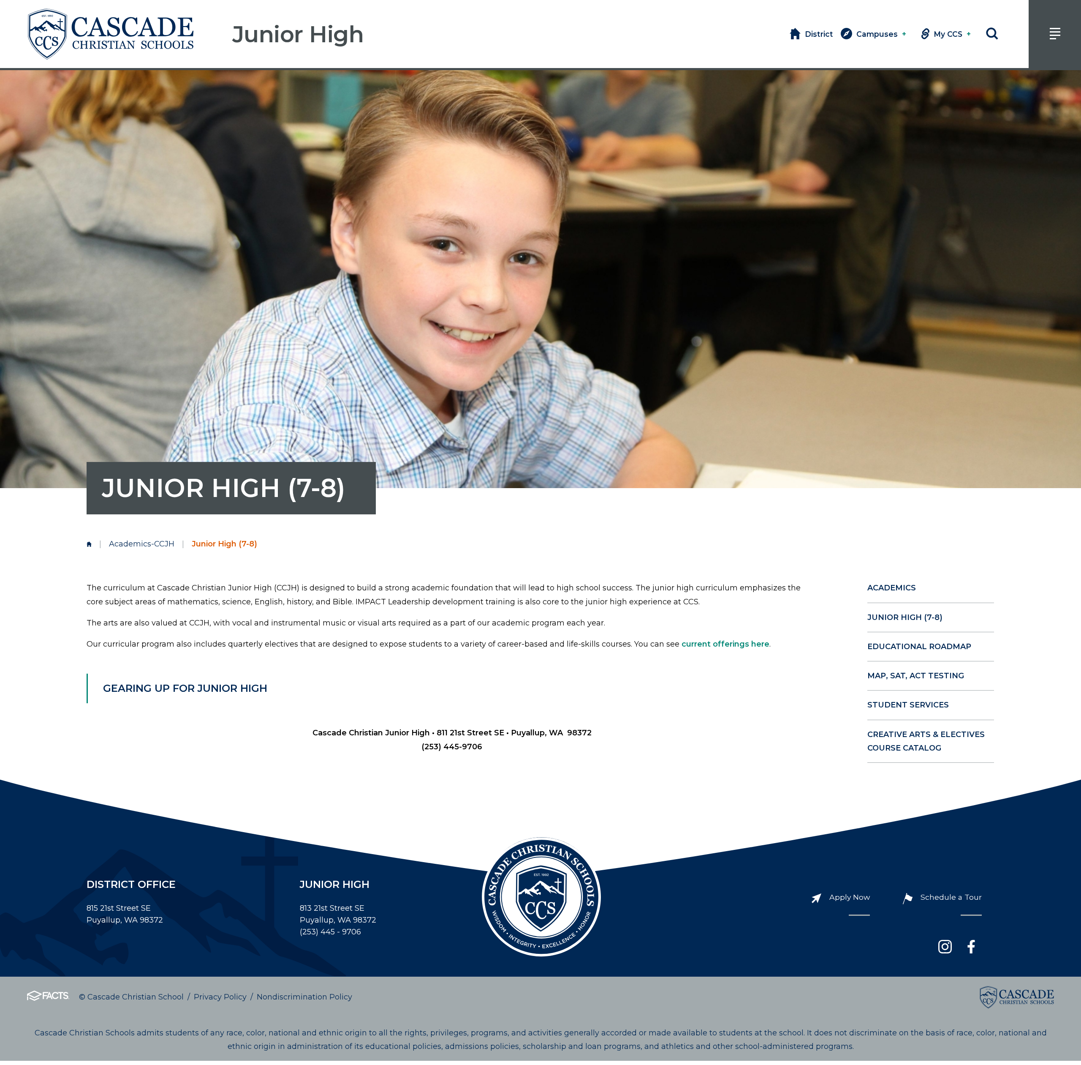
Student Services (908, 705)
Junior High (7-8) (904, 617)
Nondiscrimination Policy (304, 997)
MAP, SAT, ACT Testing (915, 675)
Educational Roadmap (919, 646)
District (819, 34)
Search (992, 34)
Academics (891, 588)
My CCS (952, 34)
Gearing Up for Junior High (185, 688)
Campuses (881, 34)
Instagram (945, 946)
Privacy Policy (220, 997)
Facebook (971, 946)
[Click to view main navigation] (1055, 34)
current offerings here (725, 644)
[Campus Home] (89, 544)
